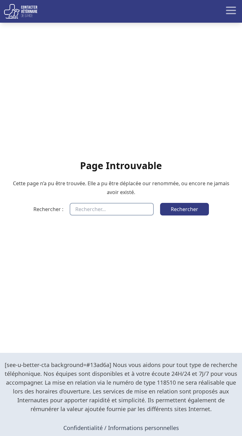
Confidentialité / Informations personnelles (121, 428)
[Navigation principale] (121, 11)
